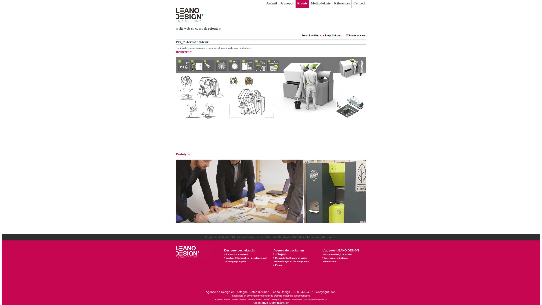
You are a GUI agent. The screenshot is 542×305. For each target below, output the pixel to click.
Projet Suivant (332, 35)
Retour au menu (357, 35)
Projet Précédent (311, 35)
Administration (279, 302)
